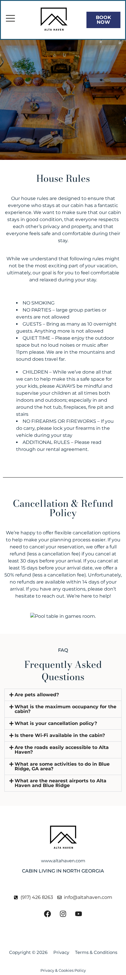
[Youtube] (78, 914)
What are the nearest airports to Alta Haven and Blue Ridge (60, 783)
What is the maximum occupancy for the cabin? (65, 709)
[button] (63, 695)
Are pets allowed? (37, 694)
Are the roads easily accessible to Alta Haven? (62, 750)
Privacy (61, 952)
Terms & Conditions (96, 952)
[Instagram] (63, 914)
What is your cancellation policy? (56, 723)
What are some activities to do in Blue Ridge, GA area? (62, 766)
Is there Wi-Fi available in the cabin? (60, 735)
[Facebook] (47, 914)
